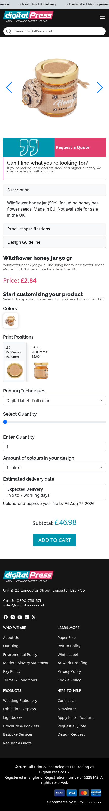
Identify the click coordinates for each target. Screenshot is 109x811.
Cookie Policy (69, 680)
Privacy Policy (69, 671)
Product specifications (28, 229)
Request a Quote (72, 147)
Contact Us (67, 700)
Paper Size (67, 637)
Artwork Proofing (72, 662)
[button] (29, 147)
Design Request (71, 734)
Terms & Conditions (20, 680)
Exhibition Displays (19, 708)
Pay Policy (11, 671)
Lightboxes (12, 717)
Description (18, 190)
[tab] (54, 190)
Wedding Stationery (20, 700)
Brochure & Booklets (21, 726)
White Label (68, 654)
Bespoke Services (18, 734)
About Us (11, 637)
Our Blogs (11, 645)
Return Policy (69, 645)
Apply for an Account (76, 717)
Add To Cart (54, 540)
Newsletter (67, 708)
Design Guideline (24, 242)
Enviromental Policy (20, 654)
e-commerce (57, 802)
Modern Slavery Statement (25, 662)
